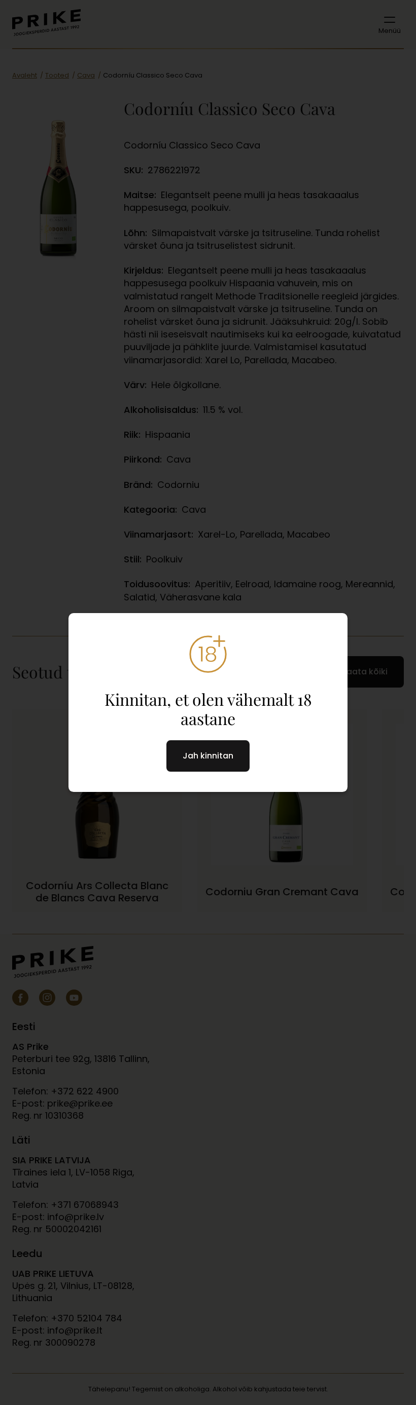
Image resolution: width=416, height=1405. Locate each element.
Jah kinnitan (208, 756)
